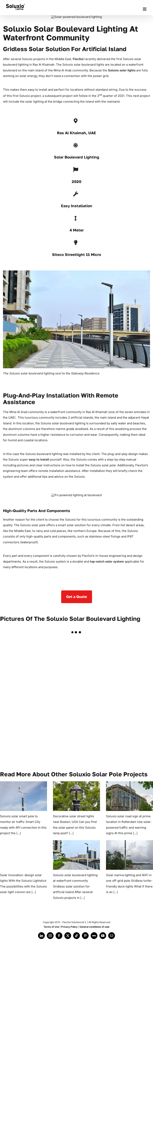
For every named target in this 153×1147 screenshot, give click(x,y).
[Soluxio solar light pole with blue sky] (76, 695)
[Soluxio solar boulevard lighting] (76, 855)
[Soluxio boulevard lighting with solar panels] (76, 734)
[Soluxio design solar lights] (23, 855)
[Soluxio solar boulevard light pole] (127, 695)
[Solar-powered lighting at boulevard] (25, 657)
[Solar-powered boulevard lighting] (127, 657)
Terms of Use (51, 926)
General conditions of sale (94, 926)
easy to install (39, 459)
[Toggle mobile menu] (145, 9)
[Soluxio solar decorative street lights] (76, 796)
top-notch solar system (107, 561)
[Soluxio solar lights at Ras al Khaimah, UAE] (25, 734)
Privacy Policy (69, 926)
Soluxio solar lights (121, 70)
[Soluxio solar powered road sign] (129, 796)
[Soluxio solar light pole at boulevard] (25, 695)
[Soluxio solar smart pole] (23, 796)
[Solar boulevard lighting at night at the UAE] (76, 657)
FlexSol (78, 59)
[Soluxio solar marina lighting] (129, 855)
